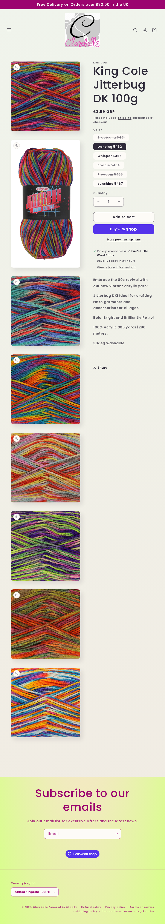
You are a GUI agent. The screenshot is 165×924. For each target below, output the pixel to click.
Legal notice (145, 911)
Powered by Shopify (63, 907)
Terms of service (142, 907)
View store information (116, 267)
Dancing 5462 (110, 147)
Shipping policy (86, 911)
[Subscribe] (116, 834)
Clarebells (40, 907)
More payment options (124, 239)
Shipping (124, 118)
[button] (9, 30)
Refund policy (91, 907)
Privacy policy (115, 907)
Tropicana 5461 (113, 138)
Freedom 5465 (112, 175)
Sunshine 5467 (110, 184)
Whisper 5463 (110, 156)
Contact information (117, 911)
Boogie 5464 (111, 166)
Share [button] (102, 367)
